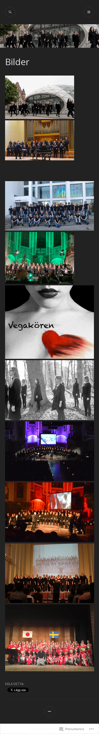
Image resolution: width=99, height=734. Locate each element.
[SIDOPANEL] (49, 711)
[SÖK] (10, 12)
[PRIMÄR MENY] (89, 12)
